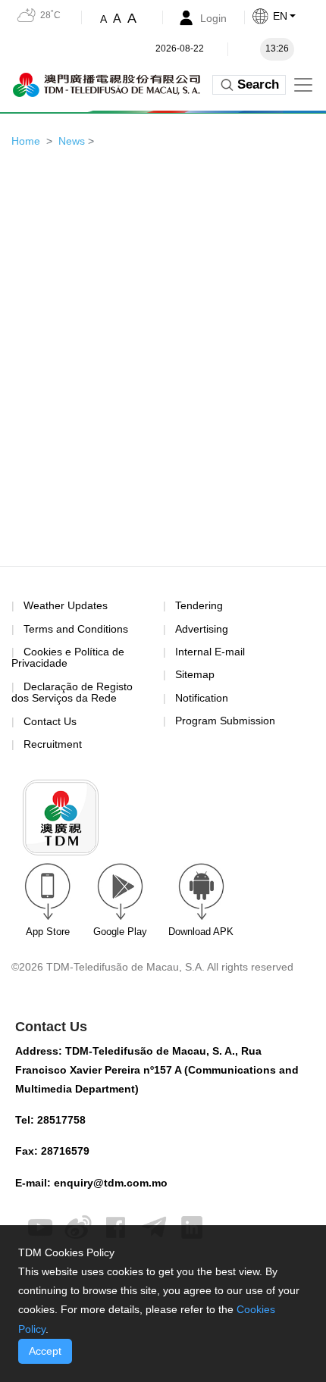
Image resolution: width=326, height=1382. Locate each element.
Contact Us (50, 721)
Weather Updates (66, 605)
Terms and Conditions (76, 629)
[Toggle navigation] (303, 84)
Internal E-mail (210, 652)
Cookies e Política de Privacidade (67, 657)
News (71, 141)
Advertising (201, 629)
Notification (201, 698)
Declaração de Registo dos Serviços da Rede (72, 692)
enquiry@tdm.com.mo (111, 1183)
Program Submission (225, 720)
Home (25, 141)
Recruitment (53, 744)
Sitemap (195, 674)
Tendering (199, 605)
